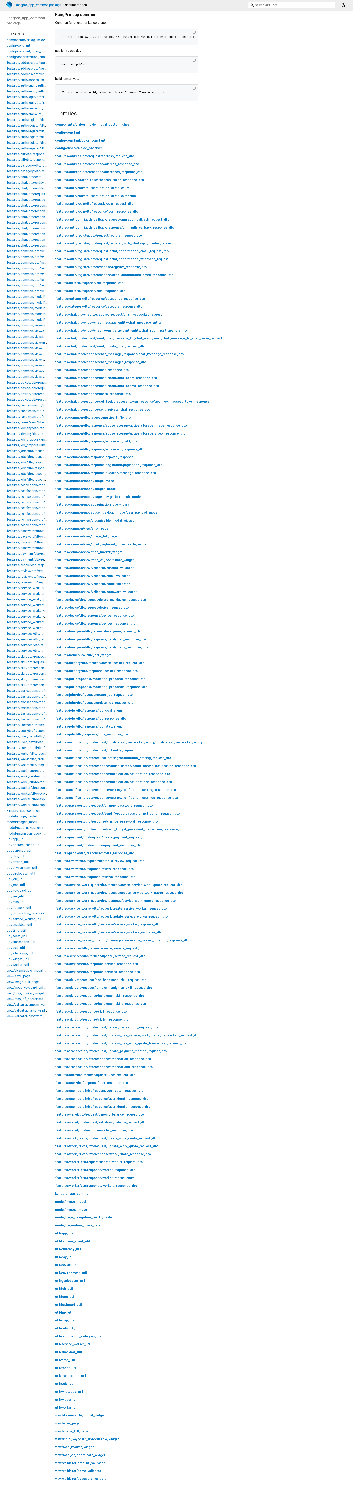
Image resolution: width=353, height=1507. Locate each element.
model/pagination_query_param (79, 1225)
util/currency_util (68, 1249)
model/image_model (70, 1202)
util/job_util (64, 1289)
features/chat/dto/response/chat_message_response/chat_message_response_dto (119, 354)
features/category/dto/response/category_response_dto (98, 306)
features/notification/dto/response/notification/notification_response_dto (112, 774)
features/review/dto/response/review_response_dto (94, 869)
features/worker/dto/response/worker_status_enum (95, 1178)
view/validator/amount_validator (80, 1463)
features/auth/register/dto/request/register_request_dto (98, 235)
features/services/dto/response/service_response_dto (96, 964)
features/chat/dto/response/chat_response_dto (92, 370)
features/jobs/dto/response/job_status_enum (90, 726)
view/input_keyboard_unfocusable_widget (87, 1439)
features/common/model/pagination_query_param (93, 504)
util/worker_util (66, 1408)
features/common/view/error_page (81, 528)
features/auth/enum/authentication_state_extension (95, 196)
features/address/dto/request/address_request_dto (94, 156)
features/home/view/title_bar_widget (83, 655)
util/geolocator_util (70, 1281)
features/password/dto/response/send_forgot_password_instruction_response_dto (120, 829)
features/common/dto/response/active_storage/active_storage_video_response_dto (120, 433)
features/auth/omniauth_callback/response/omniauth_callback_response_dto (114, 227)
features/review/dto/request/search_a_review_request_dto (100, 861)
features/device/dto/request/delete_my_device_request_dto (100, 600)
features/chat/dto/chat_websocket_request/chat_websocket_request (108, 314)
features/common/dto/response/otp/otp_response (94, 457)
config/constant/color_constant (80, 140)
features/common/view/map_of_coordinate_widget (94, 560)
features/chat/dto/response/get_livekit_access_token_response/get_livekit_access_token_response (132, 402)
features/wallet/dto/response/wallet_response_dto (94, 1130)
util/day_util (64, 1257)
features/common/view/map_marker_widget (89, 552)
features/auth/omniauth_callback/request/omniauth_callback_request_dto (112, 219)
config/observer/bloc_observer (78, 148)
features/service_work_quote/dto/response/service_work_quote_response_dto (115, 901)
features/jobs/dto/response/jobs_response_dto (91, 734)
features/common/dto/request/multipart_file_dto (93, 417)
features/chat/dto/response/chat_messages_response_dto (100, 362)
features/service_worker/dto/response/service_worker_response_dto (107, 924)
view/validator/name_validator (78, 1471)
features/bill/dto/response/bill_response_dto (89, 283)
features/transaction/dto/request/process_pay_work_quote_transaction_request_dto (121, 1043)
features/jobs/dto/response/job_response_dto (90, 718)
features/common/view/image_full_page (86, 536)
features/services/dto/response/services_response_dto (97, 972)
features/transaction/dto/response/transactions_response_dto (104, 1067)
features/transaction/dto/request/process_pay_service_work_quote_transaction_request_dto (127, 1035)
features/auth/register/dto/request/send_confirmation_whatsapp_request (112, 259)
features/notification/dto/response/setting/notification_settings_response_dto (116, 798)
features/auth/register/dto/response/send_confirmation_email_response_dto (114, 275)
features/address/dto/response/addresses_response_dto (99, 172)
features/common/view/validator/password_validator (96, 592)
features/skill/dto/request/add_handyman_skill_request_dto (101, 980)
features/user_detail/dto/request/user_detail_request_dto (99, 1091)
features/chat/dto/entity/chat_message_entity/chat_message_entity (108, 322)
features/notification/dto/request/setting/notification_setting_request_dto (113, 758)
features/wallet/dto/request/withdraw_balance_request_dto (100, 1122)
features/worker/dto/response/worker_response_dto (95, 1170)
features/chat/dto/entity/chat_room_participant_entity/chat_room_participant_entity (121, 330)
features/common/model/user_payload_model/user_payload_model (106, 512)
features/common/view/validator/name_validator (92, 584)
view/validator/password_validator (81, 1479)
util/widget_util (66, 1400)
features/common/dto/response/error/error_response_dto (99, 449)
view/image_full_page (71, 1431)
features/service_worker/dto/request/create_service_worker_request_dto (111, 908)
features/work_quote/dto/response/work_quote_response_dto (103, 1154)
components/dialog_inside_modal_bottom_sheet (93, 124)
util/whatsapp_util (69, 1392)
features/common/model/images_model (85, 489)
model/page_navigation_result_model (84, 1217)
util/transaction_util (70, 1376)
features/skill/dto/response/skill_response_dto (91, 1011)
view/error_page (67, 1423)
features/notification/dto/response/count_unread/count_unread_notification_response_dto (125, 766)
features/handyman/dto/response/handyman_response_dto (100, 639)
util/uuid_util (64, 1384)
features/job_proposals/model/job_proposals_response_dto (101, 687)
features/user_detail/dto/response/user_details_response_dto (102, 1107)
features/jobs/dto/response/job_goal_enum (88, 710)
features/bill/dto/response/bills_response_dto (90, 291)
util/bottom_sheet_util (72, 1241)
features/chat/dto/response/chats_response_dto (93, 394)
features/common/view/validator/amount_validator (94, 568)
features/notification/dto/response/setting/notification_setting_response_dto (115, 790)
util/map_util (65, 1320)
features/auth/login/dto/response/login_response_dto (96, 211)
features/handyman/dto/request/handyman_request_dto (98, 631)
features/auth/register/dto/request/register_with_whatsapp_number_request (114, 243)
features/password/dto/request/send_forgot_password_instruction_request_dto (117, 813)
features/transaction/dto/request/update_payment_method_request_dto (111, 1051)
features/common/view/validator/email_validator (92, 576)
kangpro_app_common (72, 1194)
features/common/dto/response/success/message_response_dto (105, 473)
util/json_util (65, 1297)
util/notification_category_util (78, 1336)
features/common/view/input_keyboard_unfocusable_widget (101, 544)
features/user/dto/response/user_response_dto (91, 1083)
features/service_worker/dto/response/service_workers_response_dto (108, 932)
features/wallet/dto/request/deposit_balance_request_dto (99, 1114)
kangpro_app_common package (38, 5)
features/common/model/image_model (85, 481)
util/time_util (65, 1360)
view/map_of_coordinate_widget (80, 1455)
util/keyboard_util (68, 1305)
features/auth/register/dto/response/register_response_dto (101, 267)
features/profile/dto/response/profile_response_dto (94, 853)
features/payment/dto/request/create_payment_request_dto (101, 837)
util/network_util (67, 1328)
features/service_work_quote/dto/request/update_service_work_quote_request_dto (119, 893)
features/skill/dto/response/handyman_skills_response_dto (100, 1004)
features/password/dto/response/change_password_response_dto (106, 821)
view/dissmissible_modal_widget (80, 1415)
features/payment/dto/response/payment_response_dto (98, 845)
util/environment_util (71, 1273)
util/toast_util (66, 1368)
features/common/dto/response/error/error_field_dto (96, 441)
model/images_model (71, 1210)
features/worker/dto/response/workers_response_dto (96, 1186)
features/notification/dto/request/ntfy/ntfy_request (95, 750)
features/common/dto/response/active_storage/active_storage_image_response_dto (121, 425)
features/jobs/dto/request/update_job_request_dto (94, 703)
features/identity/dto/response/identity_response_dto (96, 671)
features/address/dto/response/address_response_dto (97, 164)
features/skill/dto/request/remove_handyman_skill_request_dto (103, 988)
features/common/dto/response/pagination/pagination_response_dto (108, 465)
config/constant (67, 132)
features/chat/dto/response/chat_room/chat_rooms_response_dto (107, 386)
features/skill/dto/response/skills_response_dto (92, 1019)
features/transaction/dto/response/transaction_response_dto (103, 1059)
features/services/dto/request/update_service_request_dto (100, 956)
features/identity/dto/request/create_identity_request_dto (99, 663)
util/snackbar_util (68, 1352)
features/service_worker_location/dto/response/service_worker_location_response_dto (122, 940)
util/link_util (64, 1312)
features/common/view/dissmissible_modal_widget (94, 520)
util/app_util (64, 1233)
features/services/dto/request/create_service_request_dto (100, 948)
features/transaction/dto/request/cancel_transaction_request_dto (106, 1027)
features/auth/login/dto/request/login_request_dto (94, 204)
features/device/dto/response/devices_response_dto (95, 623)
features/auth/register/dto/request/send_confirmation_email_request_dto (112, 251)
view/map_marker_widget (74, 1447)
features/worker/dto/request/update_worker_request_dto (99, 1162)
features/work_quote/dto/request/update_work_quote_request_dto (106, 1146)
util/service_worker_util (73, 1344)
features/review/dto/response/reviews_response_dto (95, 877)
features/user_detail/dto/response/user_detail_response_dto (102, 1099)
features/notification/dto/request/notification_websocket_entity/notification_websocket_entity (128, 742)
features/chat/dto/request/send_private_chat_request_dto (100, 346)
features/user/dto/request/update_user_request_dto (95, 1075)
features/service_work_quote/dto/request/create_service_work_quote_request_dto (118, 885)
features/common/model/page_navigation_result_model (98, 497)
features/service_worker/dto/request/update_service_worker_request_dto (111, 916)
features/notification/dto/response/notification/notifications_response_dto (113, 782)
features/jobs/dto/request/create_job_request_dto (94, 695)
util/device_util (66, 1265)
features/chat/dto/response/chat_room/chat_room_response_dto (106, 378)
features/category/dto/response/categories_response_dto (100, 299)
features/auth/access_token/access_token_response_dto (99, 180)
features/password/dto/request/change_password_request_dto (104, 805)
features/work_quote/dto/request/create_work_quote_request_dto (106, 1138)
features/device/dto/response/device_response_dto (94, 615)
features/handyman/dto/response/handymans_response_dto (101, 647)
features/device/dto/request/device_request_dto (92, 607)
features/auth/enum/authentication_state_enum (92, 188)
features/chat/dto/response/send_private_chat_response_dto (102, 409)
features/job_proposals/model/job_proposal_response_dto (100, 679)
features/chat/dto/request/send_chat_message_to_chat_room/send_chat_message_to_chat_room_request (138, 338)
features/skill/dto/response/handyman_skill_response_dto (99, 996)
